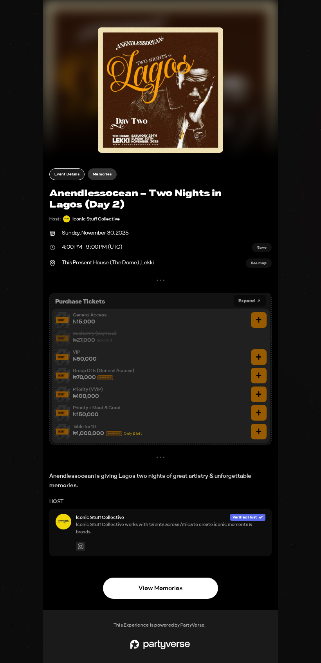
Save (262, 247)
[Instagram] (80, 546)
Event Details (66, 174)
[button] (160, 90)
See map (259, 263)
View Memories (160, 588)
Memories (102, 174)
